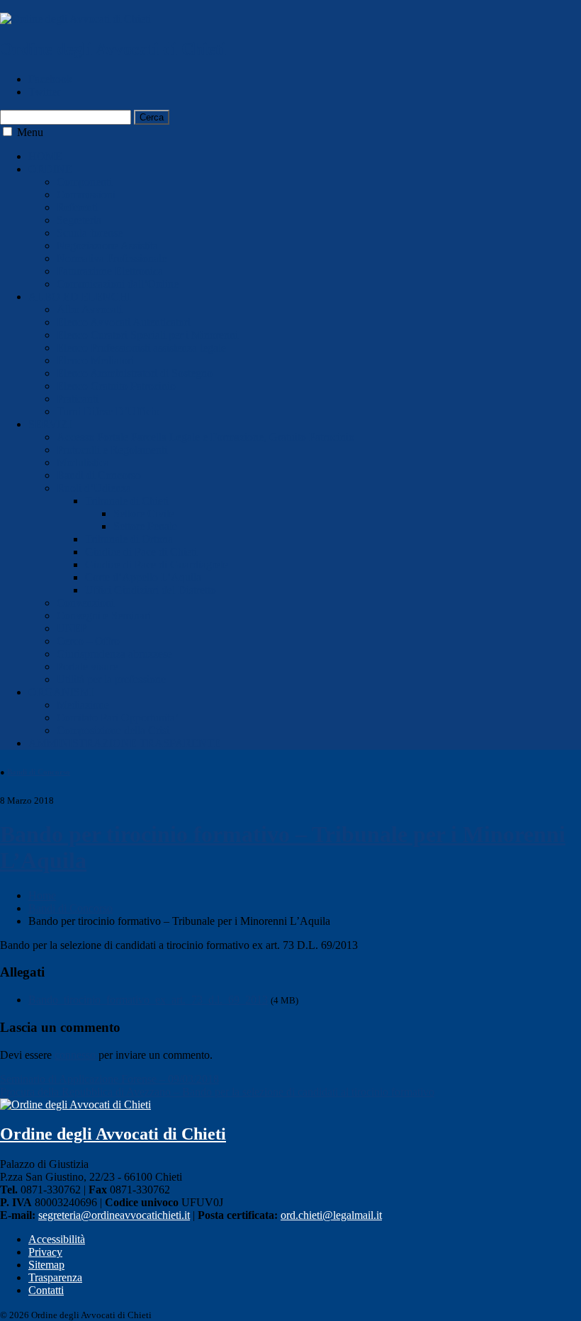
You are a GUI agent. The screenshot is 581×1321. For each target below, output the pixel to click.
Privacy (45, 1252)
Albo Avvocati (89, 309)
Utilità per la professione (111, 679)
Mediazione (83, 705)
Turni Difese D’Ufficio (108, 411)
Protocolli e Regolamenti (112, 450)
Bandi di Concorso (99, 475)
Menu (30, 132)
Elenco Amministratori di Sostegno (135, 373)
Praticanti (77, 399)
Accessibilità (56, 1239)
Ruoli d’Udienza (94, 488)
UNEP (72, 628)
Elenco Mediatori (95, 360)
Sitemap (46, 1265)
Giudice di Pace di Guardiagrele (156, 564)
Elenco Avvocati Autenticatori (124, 322)
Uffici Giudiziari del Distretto (150, 590)
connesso (75, 1055)
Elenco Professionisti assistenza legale (141, 348)
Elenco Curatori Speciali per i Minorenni (147, 335)
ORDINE (50, 169)
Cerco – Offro (88, 641)
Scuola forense (90, 233)
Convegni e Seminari (104, 615)
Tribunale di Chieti (127, 501)
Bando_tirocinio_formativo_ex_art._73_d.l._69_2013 (148, 1000)
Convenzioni (85, 603)
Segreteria (79, 220)
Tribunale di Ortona (129, 539)
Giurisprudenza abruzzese (114, 654)
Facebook (50, 79)
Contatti (46, 1290)
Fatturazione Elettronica (110, 271)
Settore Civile (143, 513)
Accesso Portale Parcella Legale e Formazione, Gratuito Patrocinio (205, 437)
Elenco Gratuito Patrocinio (116, 386)
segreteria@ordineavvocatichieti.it (114, 1215)
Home (42, 895)
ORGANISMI (61, 692)
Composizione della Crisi (113, 730)
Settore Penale (145, 526)
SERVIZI (50, 424)
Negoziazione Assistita (107, 246)
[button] (7, 131)
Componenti (84, 182)
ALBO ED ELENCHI (79, 297)
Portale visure (87, 666)
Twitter (44, 92)
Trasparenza (55, 1277)
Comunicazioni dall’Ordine (118, 284)
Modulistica (83, 462)
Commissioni (86, 195)
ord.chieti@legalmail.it (331, 1215)
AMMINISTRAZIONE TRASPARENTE (124, 743)
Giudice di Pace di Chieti (141, 552)
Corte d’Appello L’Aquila (143, 577)
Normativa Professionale (112, 258)
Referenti (77, 207)
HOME (45, 156)
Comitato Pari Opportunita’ (118, 718)
